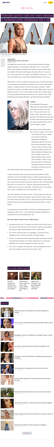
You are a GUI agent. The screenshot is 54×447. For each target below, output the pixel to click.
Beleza (27, 8)
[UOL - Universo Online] (11, 2)
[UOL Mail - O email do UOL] (44, 2)
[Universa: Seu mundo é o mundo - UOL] (6, 2)
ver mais (26, 433)
